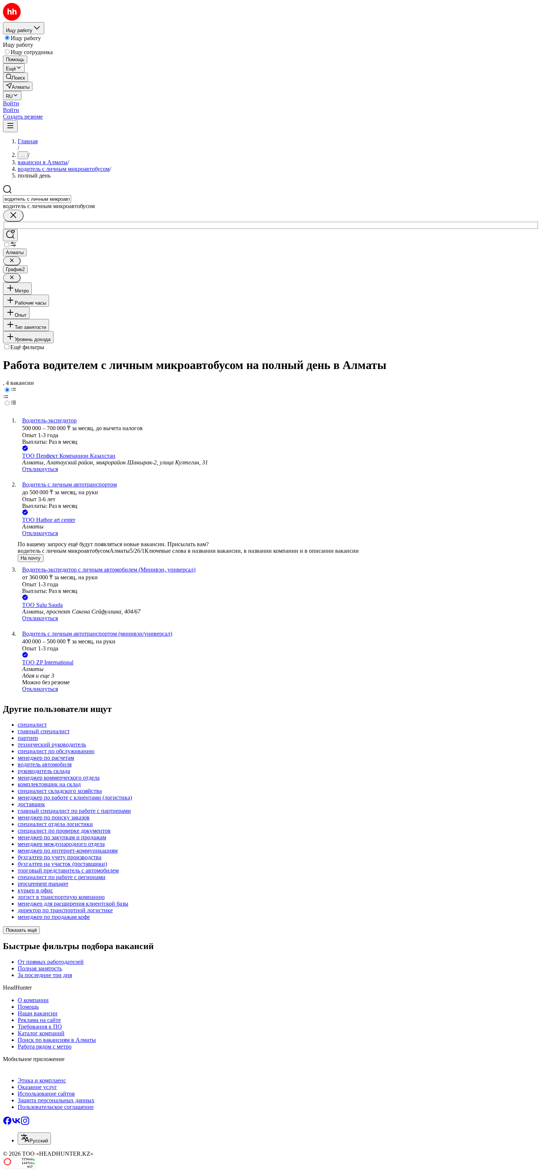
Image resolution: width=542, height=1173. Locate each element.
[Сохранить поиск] (10, 235)
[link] (15, 77)
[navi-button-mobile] (10, 126)
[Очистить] (13, 216)
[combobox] (37, 199)
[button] (11, 103)
